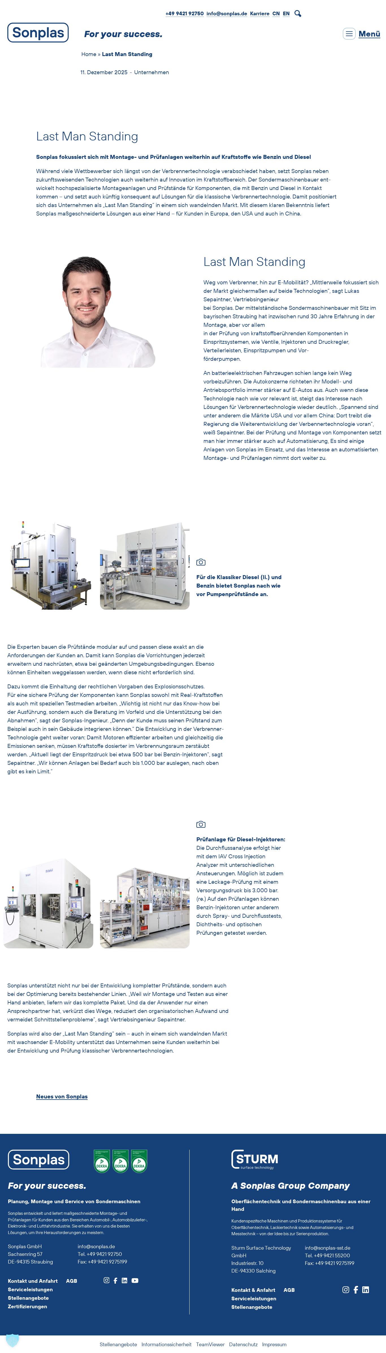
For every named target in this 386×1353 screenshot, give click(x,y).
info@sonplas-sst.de (327, 1248)
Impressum (274, 1344)
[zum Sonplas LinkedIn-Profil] (122, 1281)
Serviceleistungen (30, 1289)
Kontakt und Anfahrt (33, 1281)
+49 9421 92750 (185, 13)
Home (88, 53)
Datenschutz (243, 1344)
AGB (71, 1281)
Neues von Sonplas (62, 1096)
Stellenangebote (28, 1298)
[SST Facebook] (353, 1291)
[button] (12, 1340)
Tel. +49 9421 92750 (100, 1254)
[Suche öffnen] (299, 13)
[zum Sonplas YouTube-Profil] (132, 1281)
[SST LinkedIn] (363, 1291)
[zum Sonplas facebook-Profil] (113, 1281)
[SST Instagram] (345, 1291)
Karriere (260, 13)
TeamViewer (210, 1344)
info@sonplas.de (227, 13)
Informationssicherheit (167, 1344)
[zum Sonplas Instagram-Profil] (107, 1281)
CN (276, 13)
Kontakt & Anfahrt (253, 1290)
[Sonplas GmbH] (37, 34)
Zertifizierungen (27, 1306)
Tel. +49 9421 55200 (327, 1255)
